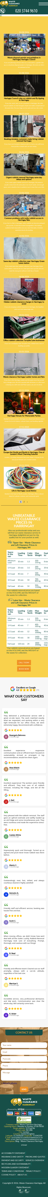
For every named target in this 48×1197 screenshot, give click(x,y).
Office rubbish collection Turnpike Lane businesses (24, 340)
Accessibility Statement (13, 1153)
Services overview (35, 1160)
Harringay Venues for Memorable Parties (24, 415)
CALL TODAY (24, 662)
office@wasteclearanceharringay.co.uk (27, 1138)
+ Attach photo (9, 1083)
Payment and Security (13, 1160)
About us (22, 1174)
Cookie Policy (9, 1174)
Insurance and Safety (13, 1156)
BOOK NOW (24, 669)
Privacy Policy (33, 1171)
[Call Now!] (24, 10)
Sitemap (24, 1145)
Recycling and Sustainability (16, 1164)
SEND (24, 1089)
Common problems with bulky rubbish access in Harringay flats (23, 219)
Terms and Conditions (13, 1171)
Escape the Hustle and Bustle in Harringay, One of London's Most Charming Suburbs (24, 453)
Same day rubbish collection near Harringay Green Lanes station (24, 262)
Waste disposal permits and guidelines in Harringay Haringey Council (24, 58)
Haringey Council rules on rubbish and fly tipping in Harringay (24, 99)
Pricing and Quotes (35, 1156)
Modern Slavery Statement (15, 1167)
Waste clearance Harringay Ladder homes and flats (24, 377)
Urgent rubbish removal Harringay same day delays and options (24, 178)
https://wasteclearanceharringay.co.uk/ (26, 1139)
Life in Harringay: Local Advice (24, 490)
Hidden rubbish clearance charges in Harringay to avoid (24, 303)
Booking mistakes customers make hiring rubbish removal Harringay (24, 140)
